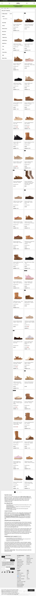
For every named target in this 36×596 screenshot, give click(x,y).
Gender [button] (3, 25)
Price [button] (3, 49)
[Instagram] (8, 572)
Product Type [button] (4, 52)
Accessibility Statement (20, 578)
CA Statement (19, 580)
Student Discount (29, 562)
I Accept (31, 590)
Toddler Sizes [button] (4, 37)
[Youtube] (13, 572)
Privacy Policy (19, 574)
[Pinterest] (5, 572)
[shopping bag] (34, 3)
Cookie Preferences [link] (20, 586)
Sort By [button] (3, 16)
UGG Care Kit (19, 536)
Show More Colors (15, 46)
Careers (18, 571)
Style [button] (3, 55)
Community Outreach (20, 573)
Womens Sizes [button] (4, 28)
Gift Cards (28, 564)
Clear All (11, 13)
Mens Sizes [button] (4, 31)
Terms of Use (19, 577)
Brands (28, 571)
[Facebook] (10, 572)
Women (28, 573)
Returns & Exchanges (20, 561)
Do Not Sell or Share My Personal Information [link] (20, 585)
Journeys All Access (29, 558)
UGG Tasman (8, 509)
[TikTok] (3, 572)
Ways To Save (28, 561)
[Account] (27, 3)
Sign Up (3, 556)
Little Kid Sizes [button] (4, 40)
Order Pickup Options (20, 564)
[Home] (18, 3)
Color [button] (3, 46)
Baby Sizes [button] (4, 34)
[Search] (9, 3)
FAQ (17, 558)
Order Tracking (5, 0)
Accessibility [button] (33, 0)
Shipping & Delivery (20, 562)
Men (27, 574)
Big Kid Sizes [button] (4, 43)
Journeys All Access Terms (21, 581)
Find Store (12, 568)
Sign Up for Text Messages (8, 558)
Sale (27, 577)
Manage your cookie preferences (6, 590)
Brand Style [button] (4, 22)
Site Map (18, 568)
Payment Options (19, 565)
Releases (28, 578)
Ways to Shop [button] (4, 58)
